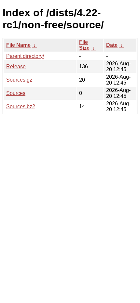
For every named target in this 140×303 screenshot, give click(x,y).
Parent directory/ (25, 56)
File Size (84, 45)
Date (112, 45)
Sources (15, 93)
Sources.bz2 (20, 106)
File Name (18, 45)
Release (16, 66)
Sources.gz (19, 80)
